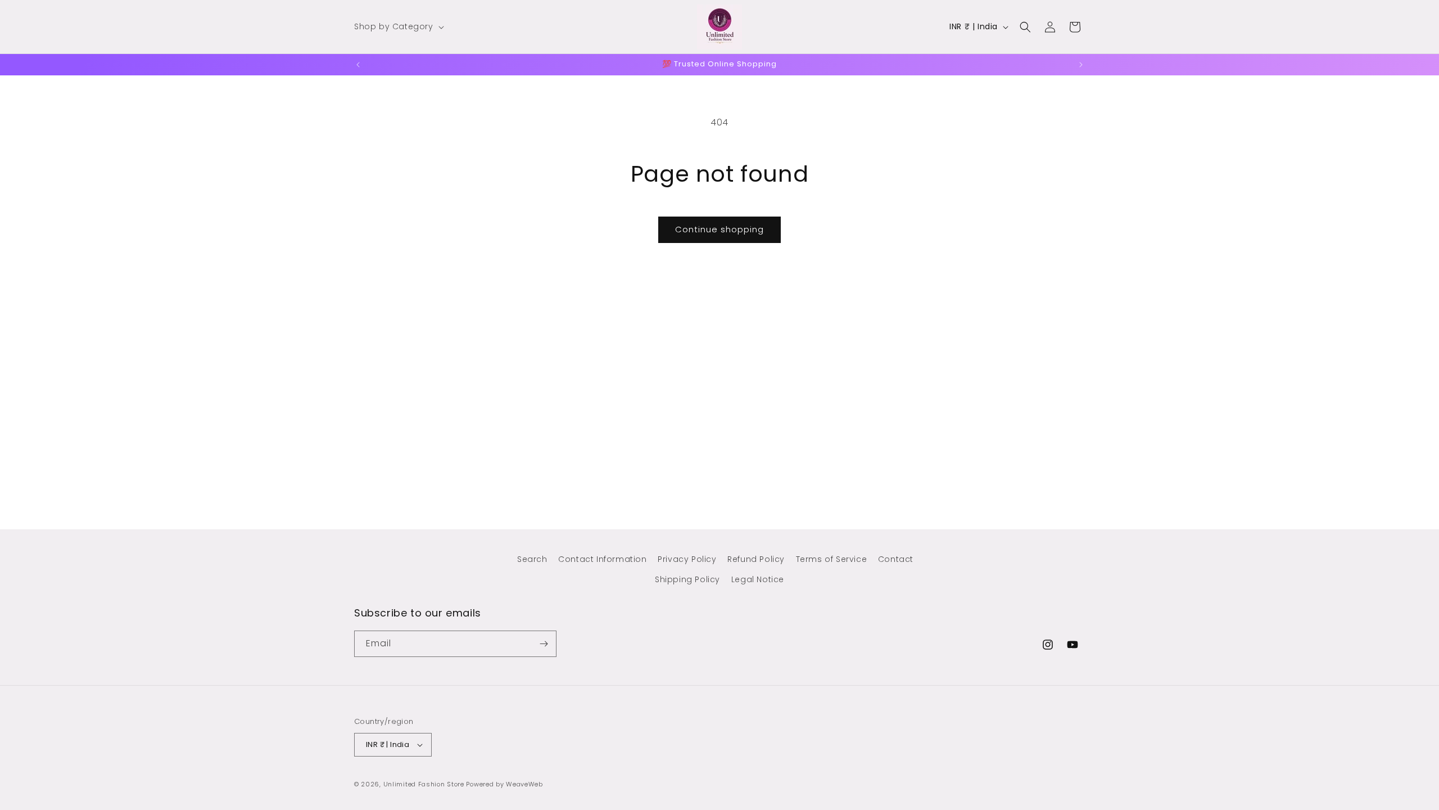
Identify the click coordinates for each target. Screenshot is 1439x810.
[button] (398, 26)
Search (532, 559)
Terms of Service (831, 559)
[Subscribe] (543, 644)
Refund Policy (756, 559)
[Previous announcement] (358, 64)
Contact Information (602, 559)
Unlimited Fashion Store (423, 784)
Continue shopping (719, 229)
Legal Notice (757, 579)
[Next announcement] (1081, 64)
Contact (895, 559)
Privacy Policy (687, 559)
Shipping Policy (687, 579)
